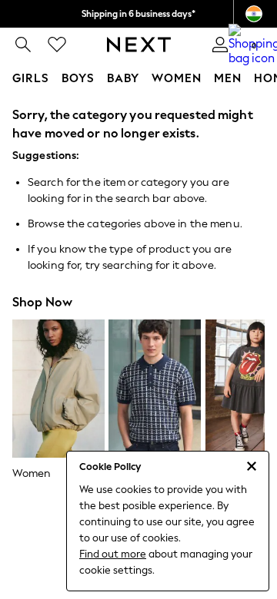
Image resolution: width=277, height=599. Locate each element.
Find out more (112, 554)
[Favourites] (57, 44)
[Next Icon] (139, 44)
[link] (23, 44)
